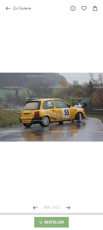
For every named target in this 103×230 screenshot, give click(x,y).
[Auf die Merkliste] (84, 8)
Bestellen (53, 222)
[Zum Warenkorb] (95, 8)
